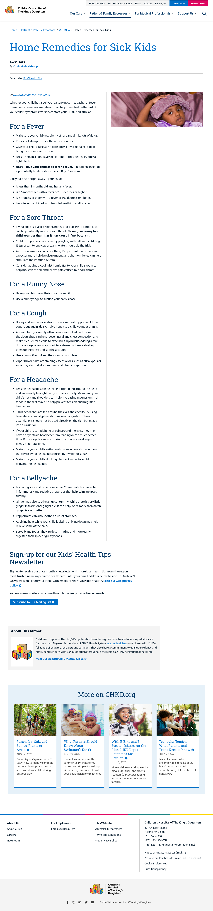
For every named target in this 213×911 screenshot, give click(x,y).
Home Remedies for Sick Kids (92, 30)
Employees (161, 3)
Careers (148, 3)
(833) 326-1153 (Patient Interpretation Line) (170, 844)
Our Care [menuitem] (76, 13)
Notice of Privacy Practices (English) (165, 852)
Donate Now (198, 3)
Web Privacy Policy (106, 840)
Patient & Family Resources (38, 30)
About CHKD (14, 829)
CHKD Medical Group (25, 66)
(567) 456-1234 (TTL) (156, 840)
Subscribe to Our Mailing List (32, 602)
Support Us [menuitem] (186, 13)
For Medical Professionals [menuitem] (152, 13)
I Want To (177, 3)
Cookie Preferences (156, 863)
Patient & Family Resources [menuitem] (108, 13)
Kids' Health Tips (32, 78)
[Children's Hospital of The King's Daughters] (25, 10)
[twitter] (86, 902)
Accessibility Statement (108, 829)
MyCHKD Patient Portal (120, 3)
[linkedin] (80, 902)
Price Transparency (155, 869)
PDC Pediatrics (41, 95)
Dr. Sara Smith (22, 95)
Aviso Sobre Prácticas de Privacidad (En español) (173, 858)
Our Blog (64, 30)
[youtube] (92, 902)
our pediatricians (117, 643)
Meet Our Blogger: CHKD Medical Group (60, 659)
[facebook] (67, 902)
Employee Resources (63, 829)
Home (13, 30)
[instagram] (73, 902)
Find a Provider (97, 3)
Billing (138, 3)
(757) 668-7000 (153, 836)
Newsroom (13, 840)
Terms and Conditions (108, 834)
